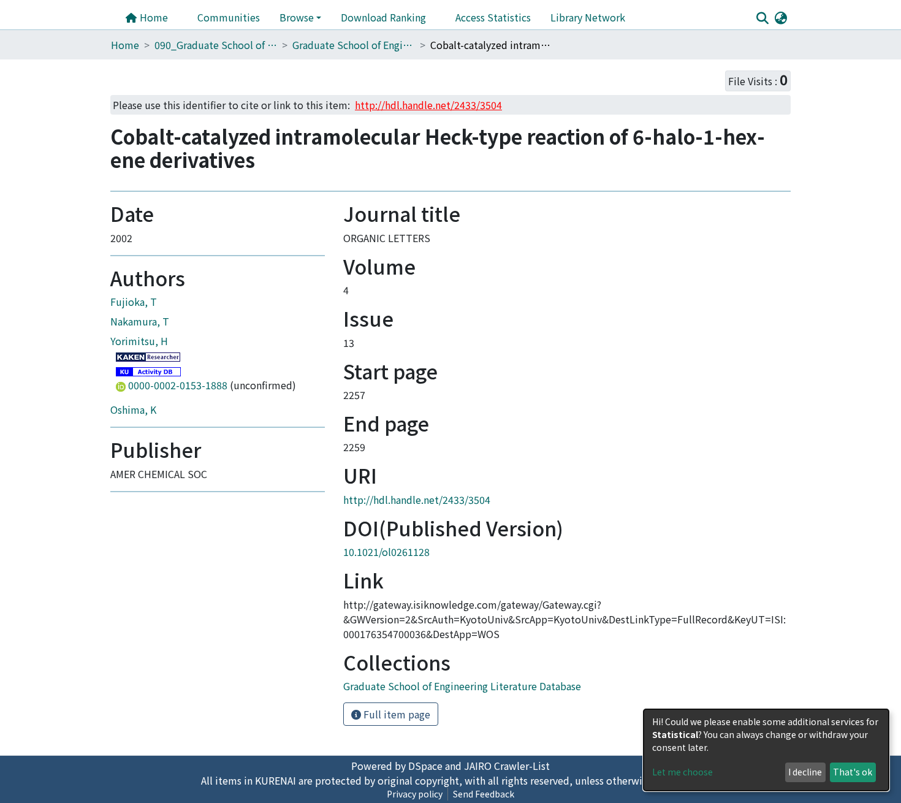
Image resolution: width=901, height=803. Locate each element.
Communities (228, 17)
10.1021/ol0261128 (386, 551)
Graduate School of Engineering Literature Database (353, 44)
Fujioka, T (133, 301)
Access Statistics (493, 17)
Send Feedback (483, 794)
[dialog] (766, 750)
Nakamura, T (139, 321)
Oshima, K (133, 409)
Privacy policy (415, 794)
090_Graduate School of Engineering (215, 44)
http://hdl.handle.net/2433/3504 (416, 499)
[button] (780, 17)
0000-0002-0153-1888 (178, 385)
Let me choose (682, 772)
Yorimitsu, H (139, 340)
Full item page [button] (395, 714)
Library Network (587, 17)
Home (152, 17)
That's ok (852, 772)
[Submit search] (762, 18)
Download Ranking (383, 17)
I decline (805, 772)
